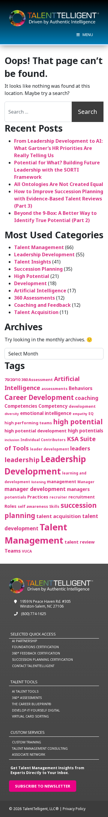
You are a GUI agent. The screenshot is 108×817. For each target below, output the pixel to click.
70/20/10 (12, 379)
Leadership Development (44, 254)
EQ (91, 413)
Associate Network (28, 754)
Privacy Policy (74, 808)
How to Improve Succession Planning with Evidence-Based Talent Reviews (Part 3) (58, 198)
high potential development (35, 431)
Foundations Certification (35, 647)
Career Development (39, 397)
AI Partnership (24, 641)
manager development (35, 488)
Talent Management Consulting (40, 748)
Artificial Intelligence (40, 290)
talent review (79, 542)
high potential (78, 421)
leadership (22, 459)
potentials (15, 497)
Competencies (20, 406)
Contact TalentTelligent (33, 665)
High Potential (31, 276)
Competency (53, 406)
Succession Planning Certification (42, 659)
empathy (80, 414)
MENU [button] (87, 34)
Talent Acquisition (36, 312)
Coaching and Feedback (42, 305)
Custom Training (26, 742)
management (61, 481)
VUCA (27, 551)
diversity (11, 414)
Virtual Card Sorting (30, 716)
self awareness (33, 506)
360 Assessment (37, 379)
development (82, 406)
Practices (37, 497)
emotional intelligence (45, 413)
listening (38, 482)
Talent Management (39, 247)
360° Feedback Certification (36, 653)
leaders (80, 448)
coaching (86, 398)
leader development (49, 449)
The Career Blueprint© (31, 704)
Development (30, 283)
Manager (85, 481)
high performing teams (28, 422)
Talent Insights (32, 261)
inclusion (11, 440)
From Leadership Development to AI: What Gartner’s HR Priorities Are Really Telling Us (58, 148)
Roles (10, 506)
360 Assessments (34, 297)
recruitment (81, 497)
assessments (54, 388)
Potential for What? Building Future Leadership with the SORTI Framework (57, 169)
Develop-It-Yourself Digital (36, 710)
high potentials (85, 431)
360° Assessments (27, 697)
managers (78, 489)
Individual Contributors (43, 439)
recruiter (58, 497)
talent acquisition (58, 516)
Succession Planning (38, 269)
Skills (54, 506)
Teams (12, 550)
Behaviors (80, 388)
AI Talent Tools (25, 691)
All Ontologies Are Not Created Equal (58, 184)
